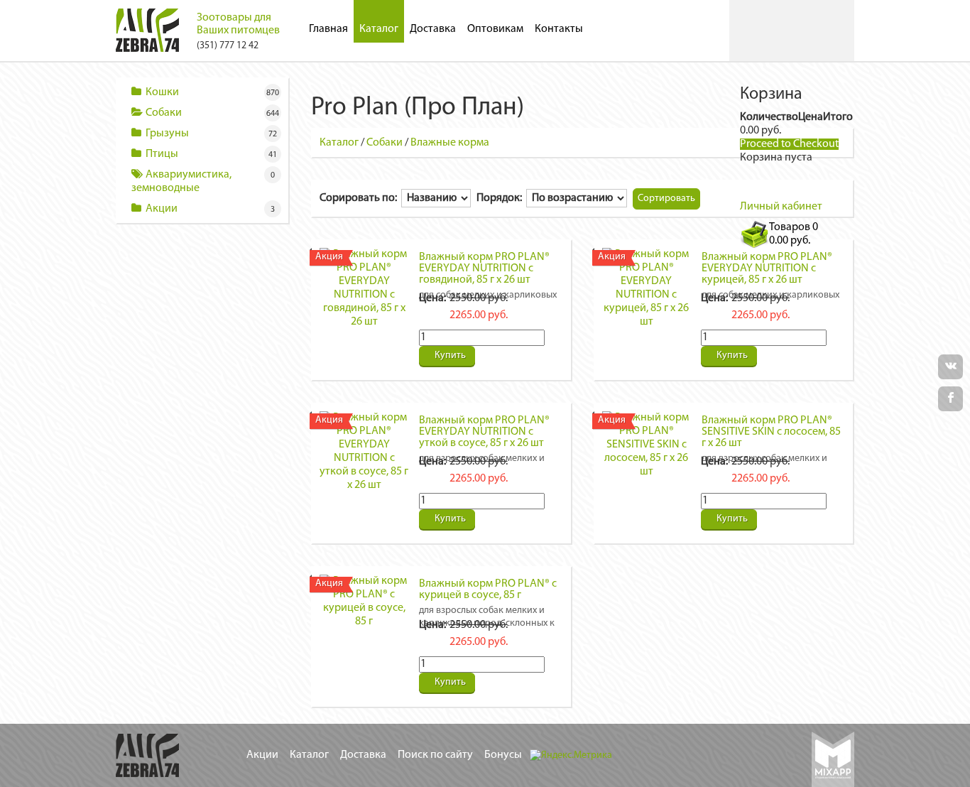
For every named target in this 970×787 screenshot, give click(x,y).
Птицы (162, 154)
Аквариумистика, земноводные (181, 181)
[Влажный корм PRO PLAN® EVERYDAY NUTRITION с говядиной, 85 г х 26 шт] (364, 288)
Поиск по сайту (435, 755)
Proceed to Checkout (789, 144)
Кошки (162, 92)
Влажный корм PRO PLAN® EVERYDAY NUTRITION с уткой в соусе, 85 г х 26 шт (484, 432)
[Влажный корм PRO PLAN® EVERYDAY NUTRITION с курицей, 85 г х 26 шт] (646, 288)
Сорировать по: (360, 198)
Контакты (559, 29)
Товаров (793, 234)
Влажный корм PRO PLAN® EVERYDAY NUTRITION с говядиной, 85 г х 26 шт (484, 268)
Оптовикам (495, 29)
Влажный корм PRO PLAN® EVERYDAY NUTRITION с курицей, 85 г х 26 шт (767, 268)
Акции (162, 209)
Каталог (378, 29)
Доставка (433, 29)
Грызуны (167, 133)
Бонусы (503, 755)
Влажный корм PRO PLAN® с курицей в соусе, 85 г (488, 589)
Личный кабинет (781, 206)
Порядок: (501, 198)
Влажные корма (449, 142)
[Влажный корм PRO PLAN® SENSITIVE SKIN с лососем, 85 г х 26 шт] (646, 444)
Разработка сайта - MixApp (833, 758)
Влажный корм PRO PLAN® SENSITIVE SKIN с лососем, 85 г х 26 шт (771, 432)
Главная (328, 29)
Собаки (164, 113)
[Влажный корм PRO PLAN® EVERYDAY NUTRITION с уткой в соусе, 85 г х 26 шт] (364, 451)
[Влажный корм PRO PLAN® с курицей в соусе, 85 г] (364, 601)
